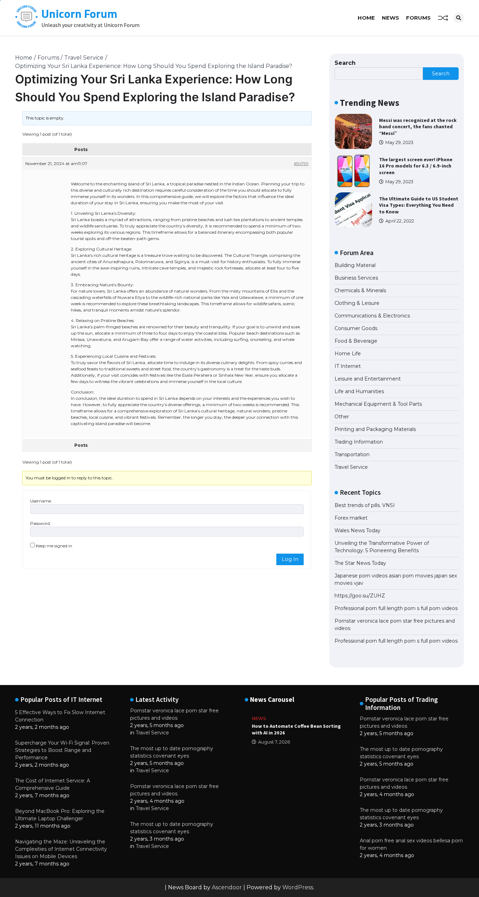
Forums (418, 17)
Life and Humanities (359, 391)
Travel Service (351, 467)
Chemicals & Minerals (360, 290)
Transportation (352, 454)
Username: (41, 501)
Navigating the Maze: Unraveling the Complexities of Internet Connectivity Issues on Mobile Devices (61, 849)
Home (366, 17)
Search (345, 63)
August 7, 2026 (274, 742)
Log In (290, 559)
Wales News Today (357, 530)
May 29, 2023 (399, 142)
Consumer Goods (356, 328)
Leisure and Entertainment (368, 379)
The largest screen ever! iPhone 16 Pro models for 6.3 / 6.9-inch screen (415, 166)
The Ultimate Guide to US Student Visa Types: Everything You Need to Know (418, 205)
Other (342, 416)
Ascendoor (227, 887)
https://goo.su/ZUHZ (360, 596)
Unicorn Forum (79, 13)
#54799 (301, 163)
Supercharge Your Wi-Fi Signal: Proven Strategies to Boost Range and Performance (62, 750)
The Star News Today (360, 563)
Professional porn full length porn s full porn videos (396, 608)
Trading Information (359, 442)
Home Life (348, 353)
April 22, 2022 (399, 221)
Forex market (351, 518)
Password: (40, 523)
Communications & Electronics (372, 316)
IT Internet (348, 366)
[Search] (458, 18)
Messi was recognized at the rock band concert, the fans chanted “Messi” (418, 126)
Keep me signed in (54, 545)
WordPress (297, 887)
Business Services (356, 278)
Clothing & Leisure (357, 303)
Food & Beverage (356, 341)
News (390, 17)
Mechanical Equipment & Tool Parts (378, 404)
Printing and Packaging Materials (375, 429)
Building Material (355, 265)
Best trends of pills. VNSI (365, 505)
